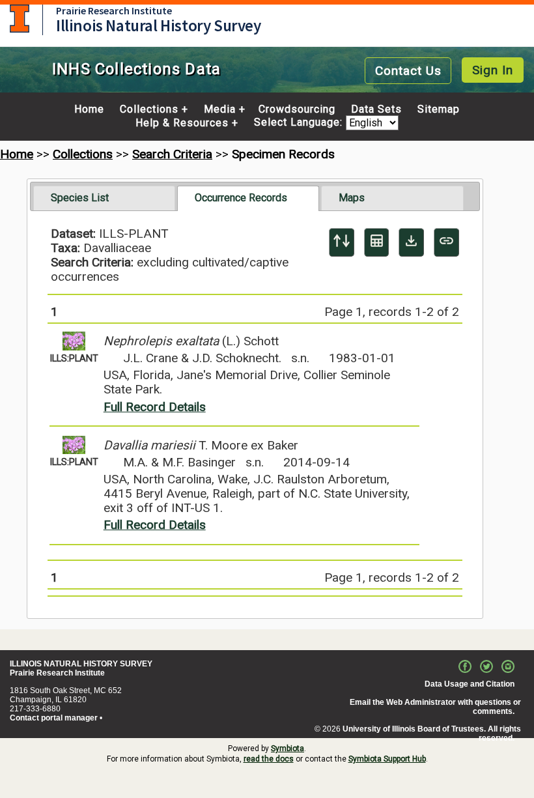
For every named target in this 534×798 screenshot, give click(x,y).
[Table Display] (376, 242)
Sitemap (438, 109)
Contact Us (408, 70)
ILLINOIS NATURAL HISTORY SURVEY (81, 663)
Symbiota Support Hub (387, 758)
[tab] (104, 198)
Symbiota (287, 748)
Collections (149, 109)
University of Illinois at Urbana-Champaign (19, 19)
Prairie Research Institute (114, 10)
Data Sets (376, 109)
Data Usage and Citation (469, 684)
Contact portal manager (54, 717)
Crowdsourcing (297, 109)
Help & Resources (182, 123)
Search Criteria (172, 154)
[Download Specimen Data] (411, 242)
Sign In (492, 70)
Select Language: (300, 123)
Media (220, 109)
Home (89, 109)
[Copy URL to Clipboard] (446, 242)
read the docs (269, 758)
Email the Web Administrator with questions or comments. (435, 707)
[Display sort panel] (341, 242)
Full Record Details (155, 406)
